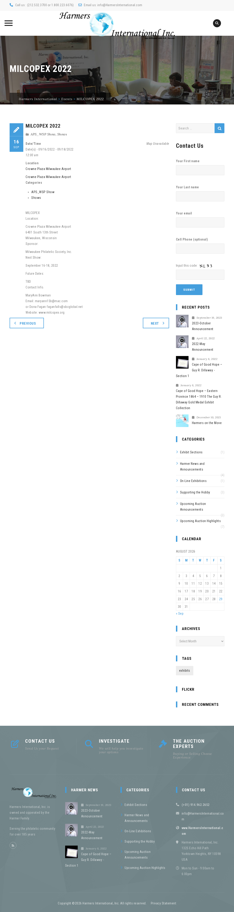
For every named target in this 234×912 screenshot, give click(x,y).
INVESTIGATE (114, 741)
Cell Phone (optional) (192, 239)
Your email (184, 213)
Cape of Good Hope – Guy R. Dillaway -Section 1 (199, 370)
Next (155, 323)
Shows (62, 134)
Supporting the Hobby (195, 492)
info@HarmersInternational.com (119, 5)
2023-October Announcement (202, 326)
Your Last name (187, 187)
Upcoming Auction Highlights (200, 521)
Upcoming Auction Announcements (193, 506)
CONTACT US (40, 741)
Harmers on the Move (207, 423)
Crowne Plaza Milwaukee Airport (48, 169)
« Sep (180, 613)
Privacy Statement (163, 903)
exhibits (184, 670)
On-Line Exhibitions (193, 481)
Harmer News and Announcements (192, 466)
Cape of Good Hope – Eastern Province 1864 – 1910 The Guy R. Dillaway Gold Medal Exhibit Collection (199, 399)
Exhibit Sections (191, 452)
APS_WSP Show (43, 134)
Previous (28, 323)
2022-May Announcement (202, 346)
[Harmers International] (117, 25)
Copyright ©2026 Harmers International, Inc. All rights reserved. (102, 903)
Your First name (188, 161)
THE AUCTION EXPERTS (189, 743)
